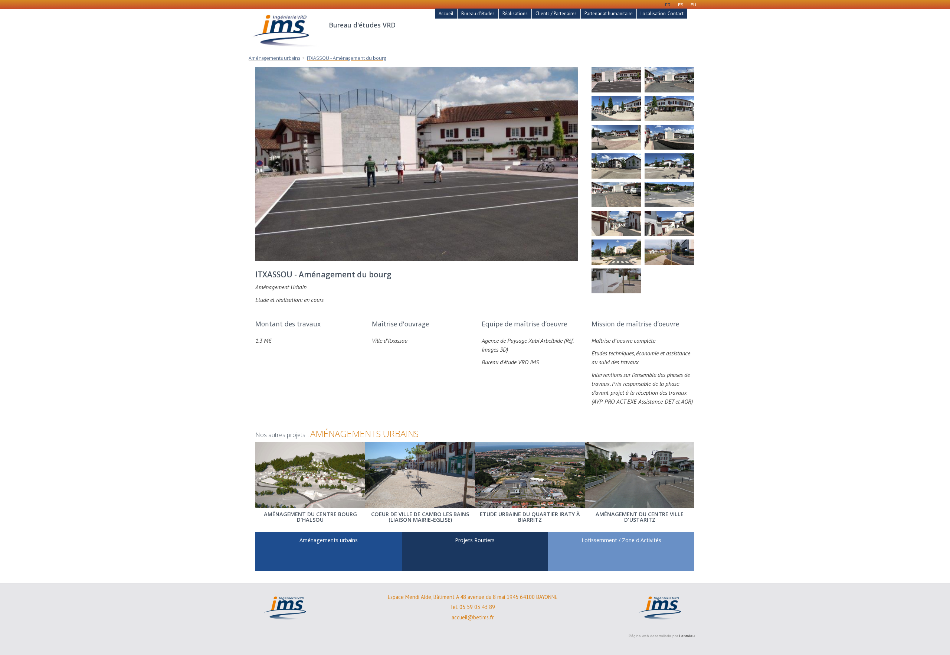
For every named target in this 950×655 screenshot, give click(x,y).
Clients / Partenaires (556, 13)
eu (693, 5)
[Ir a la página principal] (285, 51)
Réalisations (515, 13)
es (680, 5)
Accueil (446, 13)
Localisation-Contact (662, 13)
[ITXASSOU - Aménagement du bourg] (617, 79)
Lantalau (687, 636)
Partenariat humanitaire (608, 13)
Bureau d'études (478, 13)
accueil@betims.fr (473, 617)
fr (668, 5)
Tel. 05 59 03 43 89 (472, 607)
